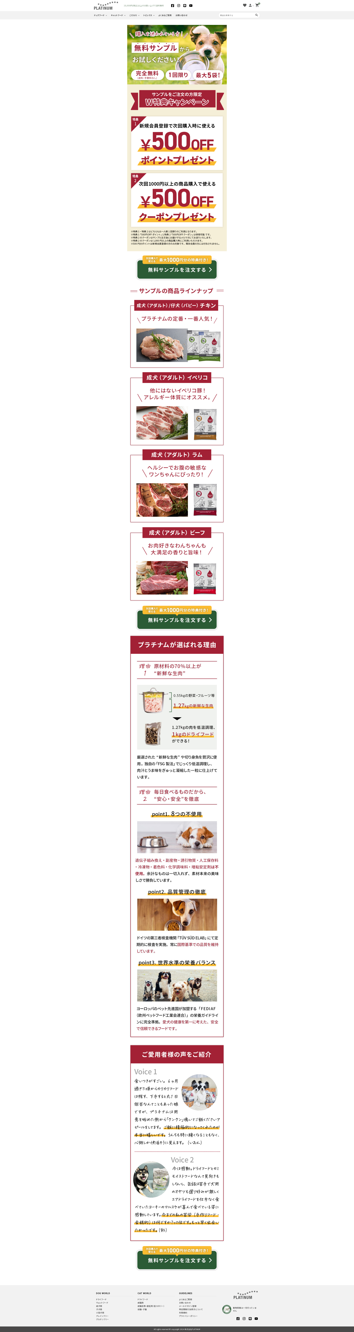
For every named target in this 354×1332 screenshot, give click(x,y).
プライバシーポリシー (188, 1316)
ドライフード (101, 1299)
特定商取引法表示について (191, 1309)
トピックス (147, 15)
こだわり (133, 15)
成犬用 (99, 1306)
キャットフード (117, 15)
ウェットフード (102, 1302)
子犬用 (99, 1309)
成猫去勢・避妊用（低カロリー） (151, 1306)
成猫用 (141, 1302)
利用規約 (183, 1312)
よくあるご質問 (164, 15)
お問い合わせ (181, 15)
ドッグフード (99, 15)
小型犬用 (100, 1312)
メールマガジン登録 (187, 1306)
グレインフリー (102, 1316)
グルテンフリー (102, 1319)
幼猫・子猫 (142, 1309)
